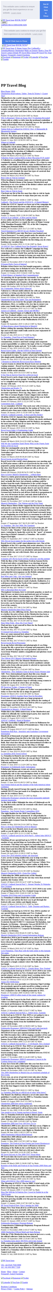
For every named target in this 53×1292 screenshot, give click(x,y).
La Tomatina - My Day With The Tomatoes (18, 525)
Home (19, 48)
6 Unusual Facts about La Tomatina (15, 632)
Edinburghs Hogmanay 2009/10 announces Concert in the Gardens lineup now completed (23, 1060)
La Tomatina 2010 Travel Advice (14, 754)
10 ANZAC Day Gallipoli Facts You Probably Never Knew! (24, 246)
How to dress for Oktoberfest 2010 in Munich (19, 827)
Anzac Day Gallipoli (30, 48)
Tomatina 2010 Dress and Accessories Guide (18, 895)
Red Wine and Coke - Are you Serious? (16, 576)
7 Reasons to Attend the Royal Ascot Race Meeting (21, 362)
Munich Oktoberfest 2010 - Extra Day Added (18, 873)
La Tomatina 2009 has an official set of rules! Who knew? (23, 1092)
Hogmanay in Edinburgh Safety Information (18, 767)
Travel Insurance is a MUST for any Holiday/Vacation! (22, 231)
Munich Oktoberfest (16, 50)
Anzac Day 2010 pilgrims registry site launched (19, 855)
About (14, 1272)
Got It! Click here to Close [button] (46, 10)
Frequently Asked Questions (19, 55)
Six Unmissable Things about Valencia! (16, 288)
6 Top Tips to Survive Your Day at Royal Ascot (19, 375)
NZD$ (19, 25)
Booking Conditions (9, 1287)
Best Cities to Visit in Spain (11, 191)
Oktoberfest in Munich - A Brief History (16, 709)
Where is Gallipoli (8, 142)
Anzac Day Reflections (10, 982)
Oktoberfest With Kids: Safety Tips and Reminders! (21, 300)
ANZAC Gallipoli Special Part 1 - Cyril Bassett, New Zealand (25, 1044)
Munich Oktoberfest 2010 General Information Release (22, 935)
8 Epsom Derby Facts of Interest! (14, 264)
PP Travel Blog (25, 53)
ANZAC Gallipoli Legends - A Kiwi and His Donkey (22, 415)
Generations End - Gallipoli (11, 404)
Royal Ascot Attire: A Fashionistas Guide (17, 430)
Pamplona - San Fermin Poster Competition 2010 (20, 811)
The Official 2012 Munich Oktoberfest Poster (18, 658)
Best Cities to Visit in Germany (13, 178)
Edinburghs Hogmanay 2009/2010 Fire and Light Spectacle (24, 1028)
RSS (13, 91)
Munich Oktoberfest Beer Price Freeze (16, 610)
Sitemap (29, 1289)
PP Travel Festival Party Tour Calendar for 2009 (19, 1205)
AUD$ (13, 25)
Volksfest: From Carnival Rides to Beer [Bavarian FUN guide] (25, 158)
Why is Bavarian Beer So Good (13, 590)
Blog (9, 1272)
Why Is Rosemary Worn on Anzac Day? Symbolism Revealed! (25, 118)
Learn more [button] (16, 13)
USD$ (24, 25)
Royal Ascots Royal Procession (13, 643)
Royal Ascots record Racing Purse (14, 459)
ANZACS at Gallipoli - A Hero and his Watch (19, 218)
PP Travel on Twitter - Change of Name (16, 687)
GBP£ (4, 23)
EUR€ (8, 25)
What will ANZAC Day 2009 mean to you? (18, 1181)
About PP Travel (37, 53)
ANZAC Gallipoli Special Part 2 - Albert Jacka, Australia (23, 1013)
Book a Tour (43, 50)
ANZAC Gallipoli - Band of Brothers (15, 720)
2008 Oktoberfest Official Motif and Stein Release (20, 1232)
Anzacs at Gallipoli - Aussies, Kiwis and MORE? (20, 311)
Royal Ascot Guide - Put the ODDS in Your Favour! (21, 350)
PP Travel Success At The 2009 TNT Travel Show (20, 1154)
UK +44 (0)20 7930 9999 (11, 1265)
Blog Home (5, 91)
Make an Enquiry (31, 50)
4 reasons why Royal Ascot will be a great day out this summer (25, 559)
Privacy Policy (6, 1289)
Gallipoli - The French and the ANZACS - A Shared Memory (25, 202)
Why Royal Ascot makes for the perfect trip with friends (22, 541)
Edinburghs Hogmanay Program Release (17, 1223)
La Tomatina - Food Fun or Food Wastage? (18, 337)
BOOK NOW (20, 20)
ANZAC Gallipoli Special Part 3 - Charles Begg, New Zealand (25, 968)
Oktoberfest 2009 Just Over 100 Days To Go (18, 1123)
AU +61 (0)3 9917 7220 (10, 1267)
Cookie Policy (19, 1289)
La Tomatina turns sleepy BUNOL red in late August (21, 1241)
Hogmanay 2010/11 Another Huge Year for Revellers (21, 696)
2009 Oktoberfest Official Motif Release (16, 1135)
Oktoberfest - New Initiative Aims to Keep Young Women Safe (25, 672)
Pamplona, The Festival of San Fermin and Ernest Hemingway (25, 1143)
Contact (22, 1272)
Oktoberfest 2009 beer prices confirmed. (16, 1104)
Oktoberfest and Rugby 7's (11, 388)
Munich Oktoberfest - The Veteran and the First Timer (22, 503)
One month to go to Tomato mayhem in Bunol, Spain (21, 1112)
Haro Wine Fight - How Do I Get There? (17, 623)
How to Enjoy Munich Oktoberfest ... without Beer (21, 474)
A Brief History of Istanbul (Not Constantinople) (20, 275)
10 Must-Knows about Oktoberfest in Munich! (19, 326)
